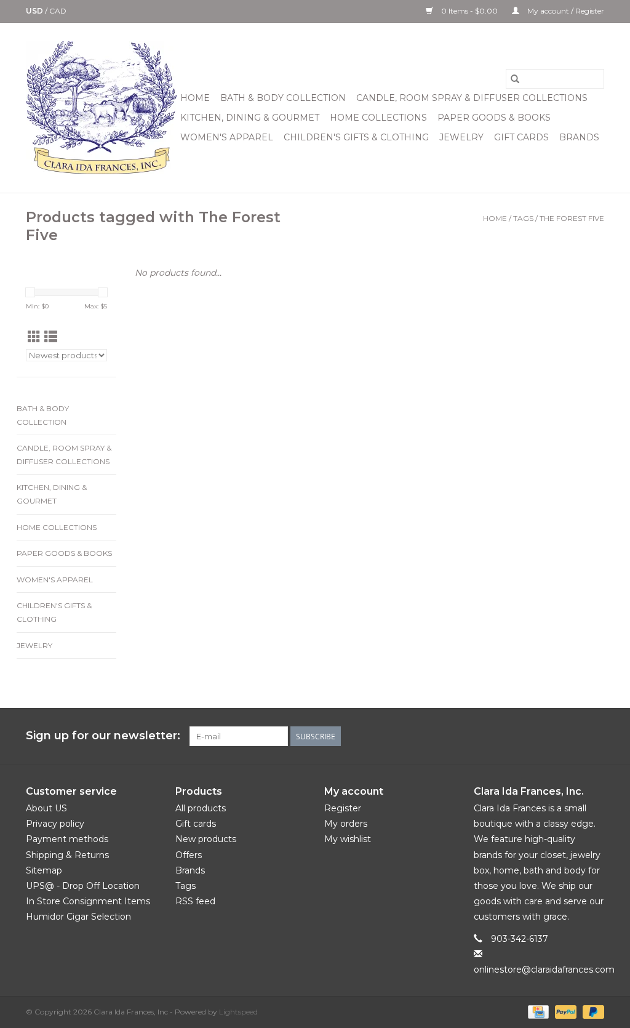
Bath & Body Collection (283, 97)
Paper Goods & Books (494, 117)
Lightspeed (238, 1011)
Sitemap (44, 870)
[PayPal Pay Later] (591, 1011)
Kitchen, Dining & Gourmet (249, 117)
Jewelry (461, 137)
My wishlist (347, 839)
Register (342, 808)
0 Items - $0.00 (469, 10)
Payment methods (67, 839)
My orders (345, 823)
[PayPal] (564, 1011)
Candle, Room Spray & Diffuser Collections (472, 97)
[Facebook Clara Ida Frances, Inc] (506, 736)
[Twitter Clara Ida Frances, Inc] (528, 736)
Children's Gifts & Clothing (356, 137)
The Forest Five (572, 218)
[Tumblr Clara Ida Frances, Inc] (572, 736)
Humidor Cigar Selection (78, 916)
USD (35, 10)
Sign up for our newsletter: (103, 735)
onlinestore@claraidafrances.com (544, 969)
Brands (579, 137)
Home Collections (378, 117)
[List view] (50, 337)
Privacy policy (55, 823)
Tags (523, 218)
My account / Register (564, 10)
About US (46, 808)
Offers (188, 855)
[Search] (515, 79)
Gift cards (521, 137)
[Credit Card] (537, 1011)
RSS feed (195, 901)
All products (200, 808)
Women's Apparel (226, 137)
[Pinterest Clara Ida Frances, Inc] (550, 736)
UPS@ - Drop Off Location (83, 885)
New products (205, 839)
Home (195, 97)
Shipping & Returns (67, 855)
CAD (57, 10)
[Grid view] (34, 337)
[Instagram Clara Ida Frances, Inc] (594, 736)
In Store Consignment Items (88, 901)
